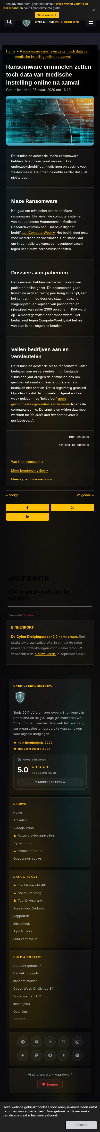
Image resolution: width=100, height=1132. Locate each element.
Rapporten (21, 916)
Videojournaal (23, 828)
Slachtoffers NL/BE (32, 885)
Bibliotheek (21, 923)
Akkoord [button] (81, 1125)
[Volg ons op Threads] (63, 1055)
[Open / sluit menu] (90, 21)
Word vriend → (47, 15)
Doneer (52, 1084)
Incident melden (25, 981)
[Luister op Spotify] (77, 1055)
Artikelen (20, 820)
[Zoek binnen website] (9, 21)
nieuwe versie (45, 654)
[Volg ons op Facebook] (50, 1055)
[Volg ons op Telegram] (22, 1041)
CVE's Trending (29, 893)
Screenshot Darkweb (29, 908)
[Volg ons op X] (63, 1041)
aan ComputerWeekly (38, 232)
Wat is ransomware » (27, 462)
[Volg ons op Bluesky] (22, 1055)
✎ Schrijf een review (50, 782)
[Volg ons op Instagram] (77, 1041)
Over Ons (20, 1011)
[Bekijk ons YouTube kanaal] (36, 1041)
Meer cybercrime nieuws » (31, 479)
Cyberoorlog (22, 843)
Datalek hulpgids (26, 973)
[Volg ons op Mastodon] (36, 1055)
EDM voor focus (25, 939)
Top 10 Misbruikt (30, 900)
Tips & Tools (22, 931)
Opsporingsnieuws (27, 858)
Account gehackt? (27, 966)
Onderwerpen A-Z (27, 996)
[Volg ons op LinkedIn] (50, 1041)
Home (10, 51)
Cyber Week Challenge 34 (33, 988)
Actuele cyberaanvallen (36, 835)
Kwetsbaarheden (30, 851)
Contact (19, 1019)
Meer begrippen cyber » (29, 470)
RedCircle (28, 615)
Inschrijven (21, 1004)
